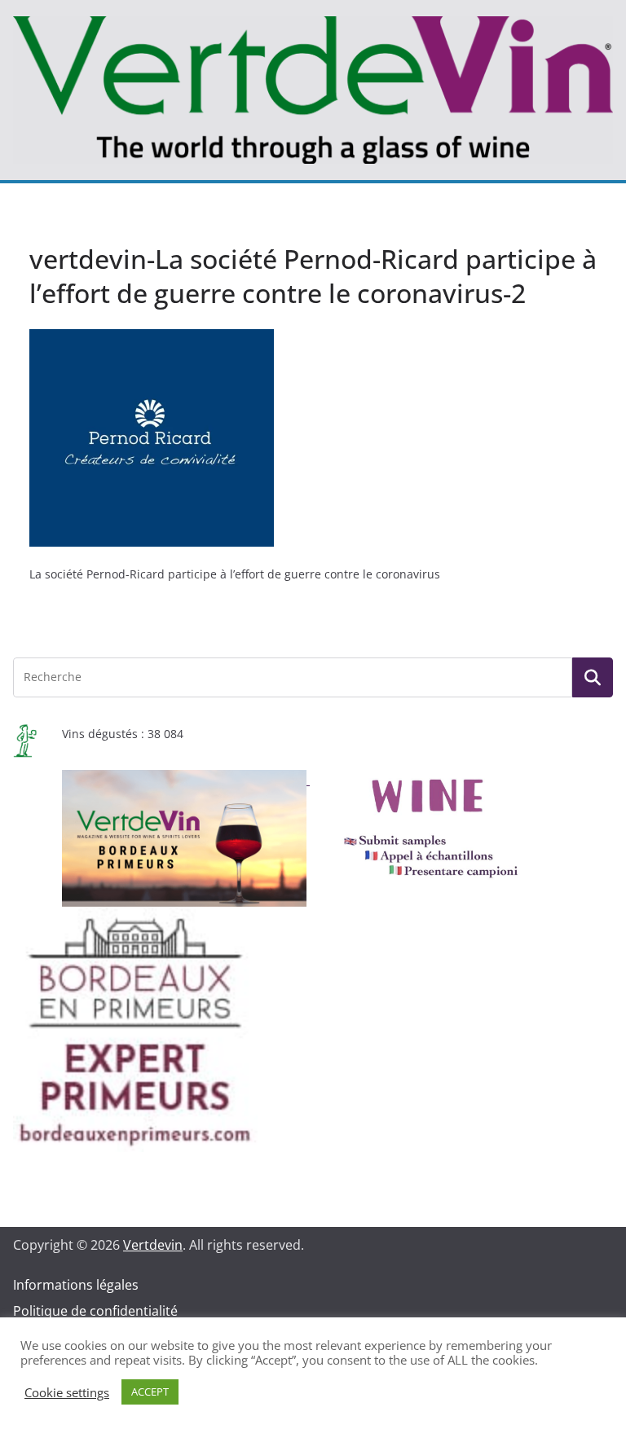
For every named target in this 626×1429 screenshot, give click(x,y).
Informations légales (76, 1285)
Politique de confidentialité (95, 1311)
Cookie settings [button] (66, 1392)
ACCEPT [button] (150, 1391)
